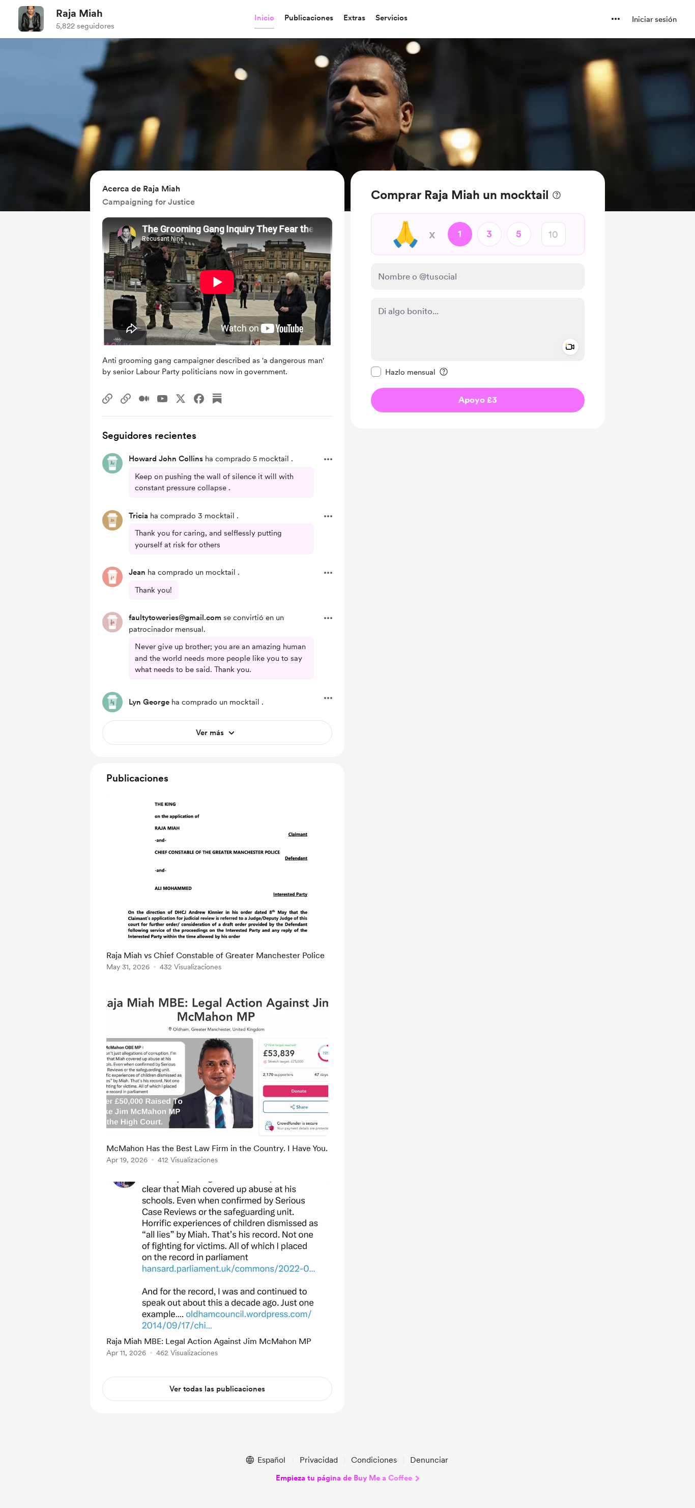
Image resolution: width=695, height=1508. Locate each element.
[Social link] (107, 399)
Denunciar (429, 1460)
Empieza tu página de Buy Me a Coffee (344, 1478)
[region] (478, 300)
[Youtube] (162, 399)
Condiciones (374, 1460)
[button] (264, 18)
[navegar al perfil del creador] (31, 19)
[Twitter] (181, 399)
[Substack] (217, 399)
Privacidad (319, 1460)
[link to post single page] (217, 885)
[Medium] (144, 399)
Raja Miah (79, 13)
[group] (217, 885)
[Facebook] (199, 399)
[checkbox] (403, 371)
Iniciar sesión (654, 19)
